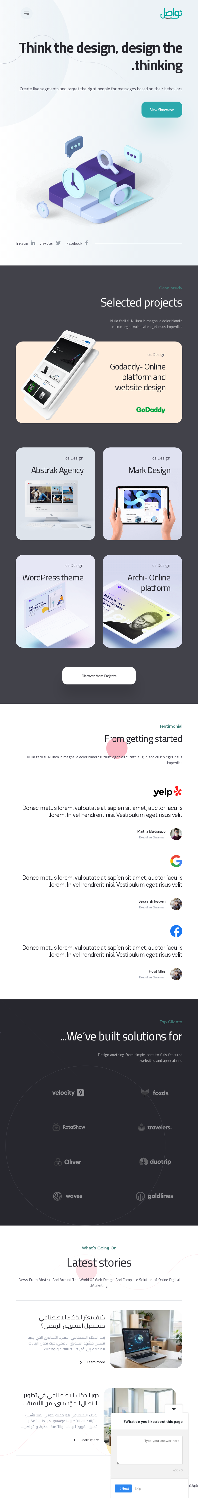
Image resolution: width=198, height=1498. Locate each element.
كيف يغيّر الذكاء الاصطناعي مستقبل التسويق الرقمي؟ (72, 1321)
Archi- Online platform (148, 582)
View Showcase (162, 109)
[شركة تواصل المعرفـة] (171, 13)
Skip (138, 1488)
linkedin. (22, 243)
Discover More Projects (99, 675)
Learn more (96, 1362)
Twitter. (47, 243)
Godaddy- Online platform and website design (137, 377)
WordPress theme (52, 577)
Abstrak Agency (57, 470)
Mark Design (149, 470)
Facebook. (74, 243)
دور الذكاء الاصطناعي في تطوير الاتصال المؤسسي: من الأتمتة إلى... (61, 1399)
